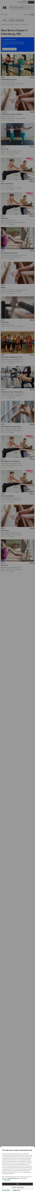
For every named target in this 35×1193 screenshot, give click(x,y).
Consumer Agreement (13, 1178)
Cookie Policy (16, 1190)
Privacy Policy (7, 1179)
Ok (18, 1184)
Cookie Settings (17, 1187)
